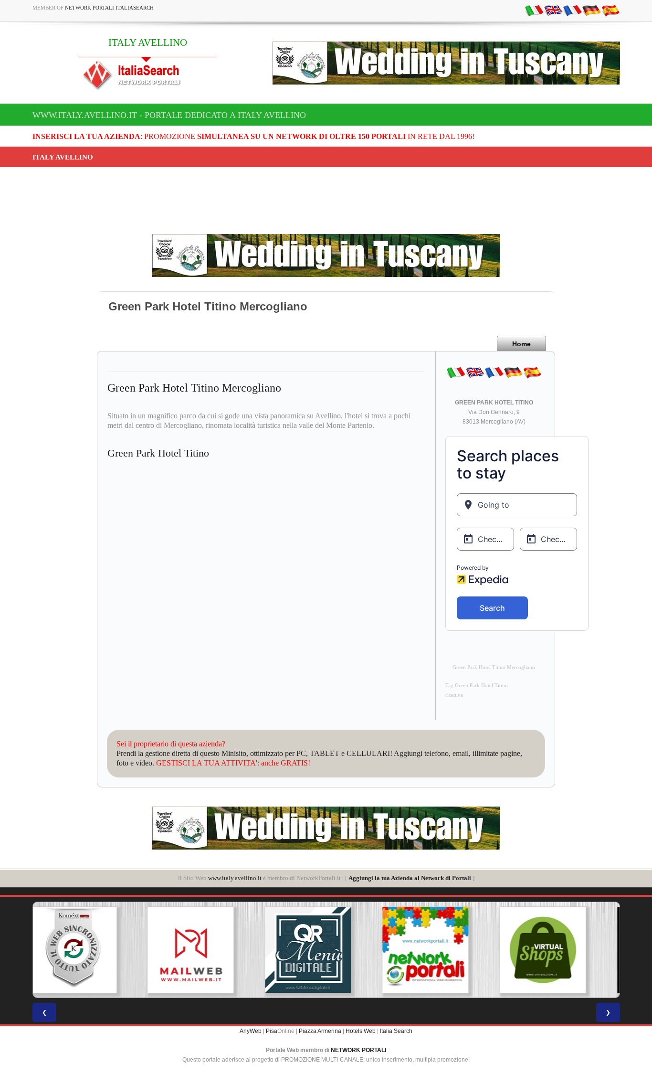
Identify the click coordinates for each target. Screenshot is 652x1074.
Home (521, 344)
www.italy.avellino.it (235, 878)
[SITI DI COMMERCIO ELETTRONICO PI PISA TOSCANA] (443, 950)
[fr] (572, 10)
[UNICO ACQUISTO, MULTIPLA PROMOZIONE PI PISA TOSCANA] (326, 950)
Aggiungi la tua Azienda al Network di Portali (409, 878)
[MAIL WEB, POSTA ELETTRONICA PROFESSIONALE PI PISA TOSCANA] (91, 950)
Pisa (271, 1031)
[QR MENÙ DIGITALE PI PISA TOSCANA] (209, 950)
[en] (553, 10)
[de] (591, 10)
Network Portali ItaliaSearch (109, 8)
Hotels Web (361, 1031)
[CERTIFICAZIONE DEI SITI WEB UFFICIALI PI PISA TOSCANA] (561, 950)
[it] (534, 10)
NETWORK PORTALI (358, 1050)
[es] (610, 10)
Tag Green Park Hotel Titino (476, 685)
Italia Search (396, 1031)
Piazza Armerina (320, 1031)
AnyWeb (251, 1031)
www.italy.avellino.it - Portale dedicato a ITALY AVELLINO (169, 115)
